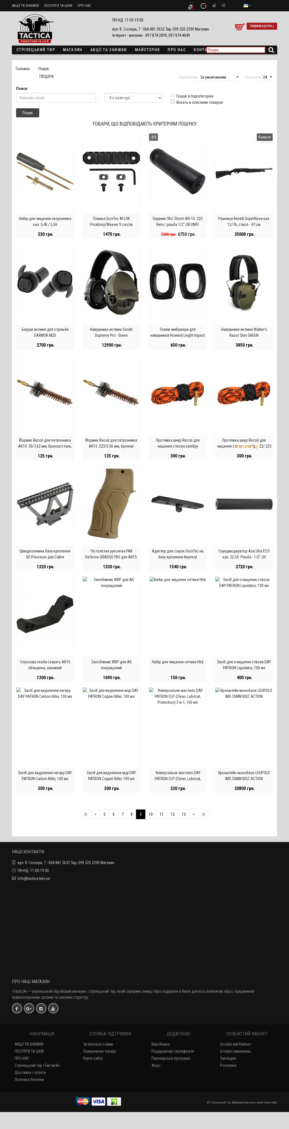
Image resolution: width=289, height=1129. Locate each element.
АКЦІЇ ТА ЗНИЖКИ (25, 5)
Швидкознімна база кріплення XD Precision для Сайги (45, 554)
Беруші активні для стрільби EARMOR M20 (45, 332)
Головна (23, 68)
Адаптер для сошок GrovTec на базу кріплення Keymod (177, 554)
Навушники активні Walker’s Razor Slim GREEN (244, 332)
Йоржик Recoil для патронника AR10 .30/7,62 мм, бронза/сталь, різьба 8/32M (45, 446)
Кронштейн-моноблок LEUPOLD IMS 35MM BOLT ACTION (244, 775)
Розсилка (228, 1065)
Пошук (43, 68)
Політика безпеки (29, 1079)
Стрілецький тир (35, 50)
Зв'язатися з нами (98, 1044)
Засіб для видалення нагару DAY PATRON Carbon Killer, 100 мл (45, 775)
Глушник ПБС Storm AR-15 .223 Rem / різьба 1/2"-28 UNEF (178, 221)
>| (203, 814)
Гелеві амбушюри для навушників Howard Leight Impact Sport (177, 335)
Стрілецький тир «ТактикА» (37, 1065)
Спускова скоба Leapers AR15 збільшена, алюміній (45, 665)
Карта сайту (93, 1058)
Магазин (72, 50)
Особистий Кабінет (235, 1044)
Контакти (204, 50)
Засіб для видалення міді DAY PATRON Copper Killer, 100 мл (111, 775)
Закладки (228, 1058)
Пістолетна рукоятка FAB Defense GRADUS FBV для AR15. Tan (111, 557)
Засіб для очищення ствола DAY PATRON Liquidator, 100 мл (244, 665)
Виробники (161, 1044)
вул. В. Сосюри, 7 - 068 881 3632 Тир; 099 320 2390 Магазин (66, 862)
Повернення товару (99, 1051)
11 (162, 814)
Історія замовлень (235, 1051)
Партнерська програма (171, 1058)
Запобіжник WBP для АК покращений (111, 665)
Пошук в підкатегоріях (194, 96)
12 (173, 814)
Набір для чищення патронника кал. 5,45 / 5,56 (45, 221)
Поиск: (22, 88)
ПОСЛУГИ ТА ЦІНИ (58, 5)
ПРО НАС (84, 5)
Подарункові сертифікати (173, 1051)
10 (151, 814)
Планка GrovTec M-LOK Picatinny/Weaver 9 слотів (111, 221)
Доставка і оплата (30, 1072)
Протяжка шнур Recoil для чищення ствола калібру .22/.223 (244, 443)
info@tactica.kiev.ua (34, 878)
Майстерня (147, 50)
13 (184, 814)
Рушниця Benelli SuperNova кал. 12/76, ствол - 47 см (244, 221)
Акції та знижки (108, 50)
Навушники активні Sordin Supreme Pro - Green (111, 332)
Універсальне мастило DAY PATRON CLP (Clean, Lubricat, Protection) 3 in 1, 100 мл (178, 778)
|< (86, 814)
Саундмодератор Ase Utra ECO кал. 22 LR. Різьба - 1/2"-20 (244, 554)
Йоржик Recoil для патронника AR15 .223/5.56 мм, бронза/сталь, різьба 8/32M (111, 446)
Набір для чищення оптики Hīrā (177, 662)
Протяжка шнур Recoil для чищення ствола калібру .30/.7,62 (178, 446)
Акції (156, 1065)
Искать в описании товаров (199, 102)
